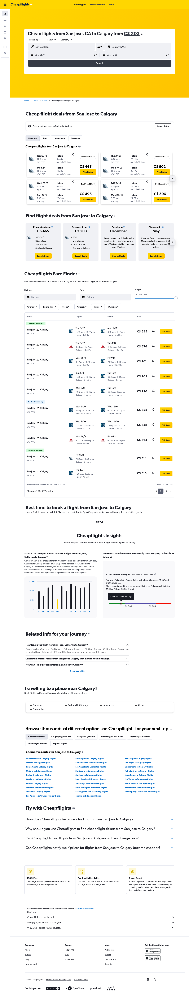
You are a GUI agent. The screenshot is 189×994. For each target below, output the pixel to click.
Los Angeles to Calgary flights (89, 758)
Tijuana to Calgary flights (38, 791)
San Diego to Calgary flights (138, 758)
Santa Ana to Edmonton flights (89, 771)
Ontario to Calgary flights (38, 762)
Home (26, 101)
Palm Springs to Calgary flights (139, 771)
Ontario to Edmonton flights (39, 771)
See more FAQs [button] (77, 671)
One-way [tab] (75, 138)
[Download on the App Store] (153, 958)
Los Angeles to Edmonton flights (90, 767)
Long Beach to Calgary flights (139, 775)
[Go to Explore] (5, 39)
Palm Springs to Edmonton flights (91, 787)
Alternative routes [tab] (36, 736)
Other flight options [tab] (37, 743)
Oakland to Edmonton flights (39, 787)
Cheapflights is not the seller (41, 917)
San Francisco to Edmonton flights (91, 762)
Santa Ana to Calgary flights (39, 767)
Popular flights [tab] (60, 743)
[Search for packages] (5, 32)
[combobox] (35, 39)
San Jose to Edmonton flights (88, 775)
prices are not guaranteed (84, 908)
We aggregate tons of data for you (44, 922)
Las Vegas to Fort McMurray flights (91, 791)
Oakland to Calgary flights (38, 779)
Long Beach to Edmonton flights (90, 779)
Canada (35, 101)
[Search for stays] (5, 20)
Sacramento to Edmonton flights (140, 787)
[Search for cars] (5, 26)
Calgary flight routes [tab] (61, 736)
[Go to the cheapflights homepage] (21, 4)
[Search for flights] (5, 14)
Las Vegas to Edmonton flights (139, 779)
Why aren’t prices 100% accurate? (44, 927)
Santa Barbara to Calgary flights (140, 783)
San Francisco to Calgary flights (41, 758)
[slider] (176, 298)
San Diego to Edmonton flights (89, 783)
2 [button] (166, 491)
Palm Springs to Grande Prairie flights (142, 791)
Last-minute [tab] (59, 138)
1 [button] (160, 491)
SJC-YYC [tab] (99, 522)
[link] (43, 256)
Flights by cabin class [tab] (140, 736)
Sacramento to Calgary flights (139, 767)
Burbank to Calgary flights (38, 775)
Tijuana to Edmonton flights (88, 796)
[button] (5, 4)
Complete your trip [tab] (86, 736)
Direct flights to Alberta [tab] (112, 736)
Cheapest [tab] (32, 138)
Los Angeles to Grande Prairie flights (43, 796)
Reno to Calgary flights (37, 783)
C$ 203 (132, 33)
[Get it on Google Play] (153, 951)
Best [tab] (45, 138)
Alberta (45, 101)
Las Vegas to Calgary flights (138, 762)
